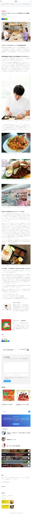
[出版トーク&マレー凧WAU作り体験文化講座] (4, 445)
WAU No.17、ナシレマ (5, 336)
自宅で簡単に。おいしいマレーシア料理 (22, 404)
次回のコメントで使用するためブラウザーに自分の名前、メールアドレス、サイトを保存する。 (16, 378)
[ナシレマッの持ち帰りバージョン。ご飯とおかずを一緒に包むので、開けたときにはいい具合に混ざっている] (16, 169)
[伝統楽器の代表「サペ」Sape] (4, 439)
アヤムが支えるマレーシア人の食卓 (7, 404)
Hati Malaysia (4, 16)
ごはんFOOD (3, 402)
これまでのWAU (16, 424)
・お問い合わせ (4, 498)
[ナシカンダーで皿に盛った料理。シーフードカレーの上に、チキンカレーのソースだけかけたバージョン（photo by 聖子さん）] (16, 143)
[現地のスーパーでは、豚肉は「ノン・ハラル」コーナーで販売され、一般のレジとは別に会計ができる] (16, 195)
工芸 (11, 444)
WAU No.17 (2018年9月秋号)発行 (8, 349)
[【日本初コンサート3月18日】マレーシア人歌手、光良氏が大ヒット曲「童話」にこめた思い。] (4, 433)
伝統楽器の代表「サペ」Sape (11, 439)
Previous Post (6, 348)
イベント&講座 (8, 444)
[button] (28, 387)
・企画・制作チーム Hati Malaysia (7, 495)
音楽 (7, 431)
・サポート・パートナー (5, 496)
